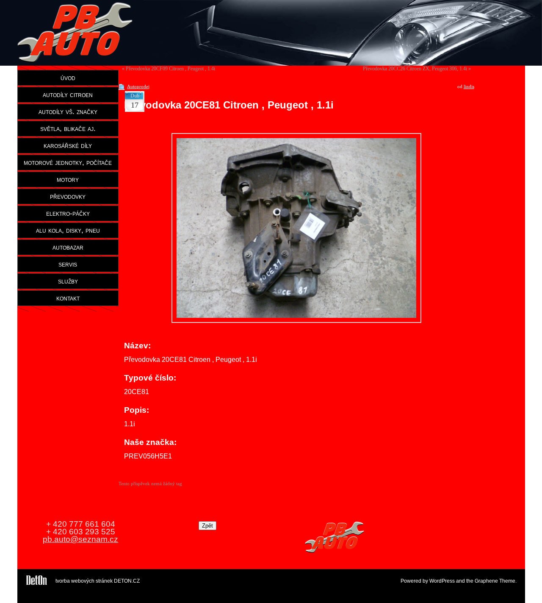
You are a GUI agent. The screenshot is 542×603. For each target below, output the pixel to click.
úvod (68, 77)
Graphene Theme (495, 581)
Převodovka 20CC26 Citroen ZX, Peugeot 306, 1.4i (415, 69)
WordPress (442, 581)
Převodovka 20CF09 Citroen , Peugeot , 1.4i (170, 69)
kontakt (68, 298)
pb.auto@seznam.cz (80, 539)
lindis (469, 86)
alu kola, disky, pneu (68, 230)
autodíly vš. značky (68, 111)
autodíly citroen (68, 94)
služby (68, 281)
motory (68, 179)
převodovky (68, 196)
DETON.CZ (127, 581)
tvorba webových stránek (84, 581)
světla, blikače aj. (68, 128)
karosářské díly (68, 145)
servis (67, 264)
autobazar (68, 247)
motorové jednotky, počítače (68, 162)
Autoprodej (138, 86)
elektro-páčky (68, 213)
